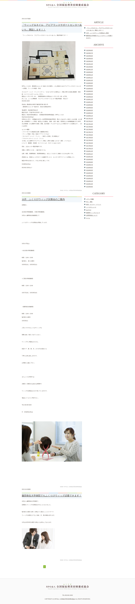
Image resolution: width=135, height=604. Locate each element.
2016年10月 (89, 156)
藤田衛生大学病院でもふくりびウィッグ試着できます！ (51, 495)
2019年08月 (89, 85)
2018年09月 (89, 105)
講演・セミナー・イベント (93, 204)
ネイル (88, 218)
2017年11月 (89, 121)
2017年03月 (89, 143)
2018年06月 (89, 107)
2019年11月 (89, 77)
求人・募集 (89, 201)
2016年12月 (89, 151)
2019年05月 (89, 91)
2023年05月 (89, 58)
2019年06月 (89, 88)
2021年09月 (89, 66)
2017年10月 (89, 124)
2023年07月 (89, 53)
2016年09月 (89, 159)
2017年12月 (89, 118)
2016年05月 (89, 170)
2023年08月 (89, 50)
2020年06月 (89, 72)
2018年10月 (89, 102)
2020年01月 (89, 75)
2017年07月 (89, 132)
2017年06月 (89, 135)
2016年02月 (89, 178)
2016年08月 (89, 162)
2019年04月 (89, 94)
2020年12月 (89, 69)
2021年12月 (89, 64)
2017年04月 (89, 140)
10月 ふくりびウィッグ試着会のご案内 (43, 199)
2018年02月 (89, 113)
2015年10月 (89, 184)
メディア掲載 (90, 199)
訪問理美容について (91, 215)
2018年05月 (89, 110)
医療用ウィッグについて (93, 212)
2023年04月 (89, 61)
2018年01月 (89, 115)
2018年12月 (89, 99)
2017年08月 (89, 129)
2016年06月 (89, 167)
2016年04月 (89, 173)
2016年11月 (89, 154)
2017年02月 (89, 145)
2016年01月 (89, 181)
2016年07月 (89, 164)
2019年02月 (89, 96)
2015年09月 (89, 186)
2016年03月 (89, 175)
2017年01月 (89, 148)
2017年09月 (89, 126)
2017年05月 (89, 137)
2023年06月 (89, 56)
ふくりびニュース (91, 207)
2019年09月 (89, 83)
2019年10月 (89, 80)
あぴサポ (88, 210)
